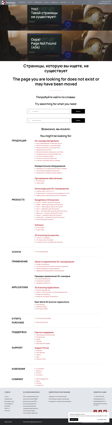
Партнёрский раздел (43, 343)
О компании (40, 368)
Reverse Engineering (43, 290)
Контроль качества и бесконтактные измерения (52, 266)
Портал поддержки (44, 332)
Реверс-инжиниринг (43, 264)
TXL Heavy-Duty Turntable (44, 240)
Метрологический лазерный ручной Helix (49, 152)
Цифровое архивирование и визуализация (50, 271)
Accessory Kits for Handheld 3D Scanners (49, 242)
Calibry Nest (40, 183)
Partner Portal (41, 359)
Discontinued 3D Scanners (44, 219)
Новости (39, 371)
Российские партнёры (43, 318)
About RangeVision (42, 379)
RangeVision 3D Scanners (47, 200)
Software (39, 225)
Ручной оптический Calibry (45, 156)
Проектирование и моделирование (48, 268)
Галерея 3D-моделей (43, 281)
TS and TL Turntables (43, 238)
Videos (38, 355)
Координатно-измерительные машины (49, 173)
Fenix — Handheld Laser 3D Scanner (47, 209)
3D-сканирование (42, 252)
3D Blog (38, 383)
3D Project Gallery (42, 309)
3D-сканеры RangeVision (47, 140)
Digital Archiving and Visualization (47, 296)
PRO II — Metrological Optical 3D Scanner (49, 207)
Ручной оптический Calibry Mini (46, 158)
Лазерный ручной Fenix (44, 150)
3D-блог (39, 373)
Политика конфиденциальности (32, 422)
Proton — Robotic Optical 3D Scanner (48, 202)
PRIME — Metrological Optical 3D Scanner (49, 204)
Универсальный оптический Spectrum (48, 154)
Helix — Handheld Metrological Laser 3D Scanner (51, 211)
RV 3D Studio (40, 181)
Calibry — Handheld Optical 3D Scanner (49, 215)
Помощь (39, 341)
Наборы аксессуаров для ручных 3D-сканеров (51, 195)
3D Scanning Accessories (47, 235)
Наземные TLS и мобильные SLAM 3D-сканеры (51, 168)
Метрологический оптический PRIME (48, 145)
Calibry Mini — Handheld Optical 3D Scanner (50, 217)
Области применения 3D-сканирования (54, 261)
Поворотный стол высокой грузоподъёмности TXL (53, 193)
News (38, 381)
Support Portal (42, 348)
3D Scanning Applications (47, 287)
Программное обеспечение (48, 178)
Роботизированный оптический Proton (49, 143)
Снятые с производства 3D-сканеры (48, 160)
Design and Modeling (43, 294)
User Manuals (40, 353)
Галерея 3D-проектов (43, 283)
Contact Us (40, 385)
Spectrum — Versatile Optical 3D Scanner (49, 213)
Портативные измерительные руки (48, 171)
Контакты (39, 375)
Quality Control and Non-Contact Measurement (51, 292)
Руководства (40, 337)
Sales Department (42, 322)
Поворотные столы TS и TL (45, 191)
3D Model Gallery (41, 307)
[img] (73, 2)
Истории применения (43, 279)
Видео (38, 339)
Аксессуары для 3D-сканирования (52, 188)
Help (37, 357)
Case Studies (40, 304)
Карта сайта (8, 422)
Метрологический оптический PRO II (48, 148)
